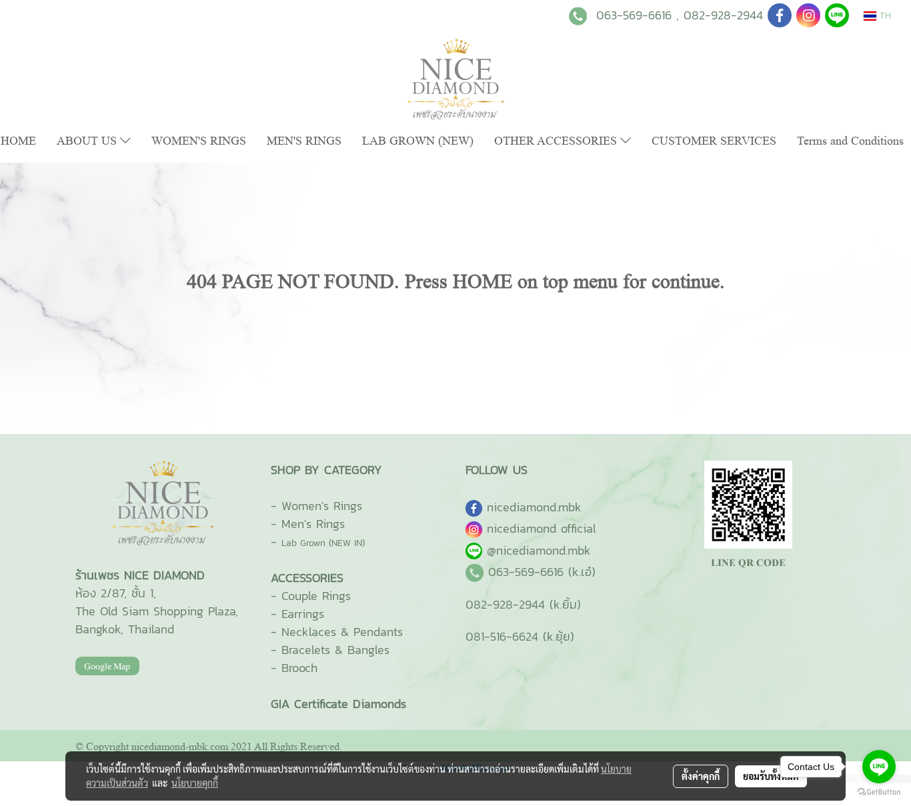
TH (883, 16)
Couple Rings (316, 596)
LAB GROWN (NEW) (418, 140)
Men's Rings (313, 524)
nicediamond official (541, 528)
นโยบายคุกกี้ (194, 783)
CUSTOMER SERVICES (714, 140)
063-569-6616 (634, 15)
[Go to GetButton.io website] (879, 792)
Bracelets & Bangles (335, 650)
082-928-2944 (723, 15)
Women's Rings (321, 506)
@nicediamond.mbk (539, 550)
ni (534, 507)
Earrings (302, 614)
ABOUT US (88, 140)
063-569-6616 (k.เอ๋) (542, 572)
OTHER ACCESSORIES (557, 140)
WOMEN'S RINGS (198, 140)
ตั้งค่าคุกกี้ (701, 776)
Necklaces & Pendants (342, 632)
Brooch (299, 668)
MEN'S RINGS (304, 140)
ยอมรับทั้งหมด (771, 776)
